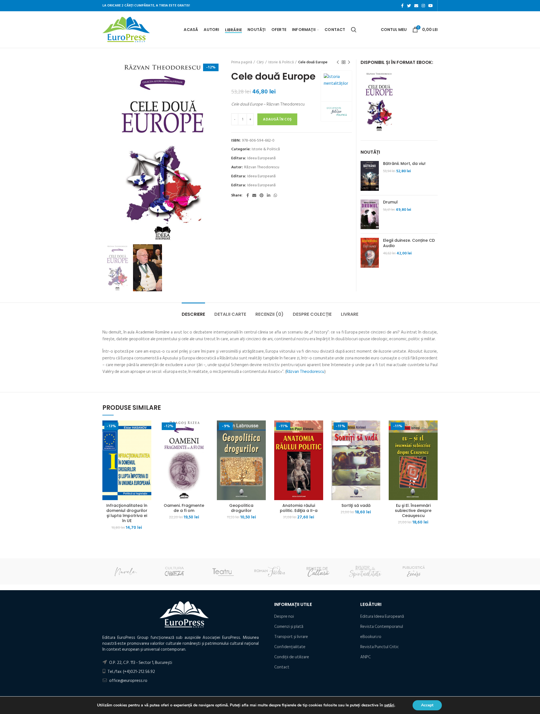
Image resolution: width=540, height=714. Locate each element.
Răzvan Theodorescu (261, 167)
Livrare (349, 314)
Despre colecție (312, 314)
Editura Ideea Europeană (382, 616)
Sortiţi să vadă (355, 505)
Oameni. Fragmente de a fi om (184, 508)
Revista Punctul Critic (379, 646)
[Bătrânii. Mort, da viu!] (370, 176)
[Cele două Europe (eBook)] (379, 101)
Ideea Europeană (261, 158)
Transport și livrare (291, 636)
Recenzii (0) (269, 314)
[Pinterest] (261, 195)
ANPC (365, 657)
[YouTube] (431, 5)
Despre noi (284, 616)
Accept (427, 705)
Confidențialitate (289, 646)
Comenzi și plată (288, 626)
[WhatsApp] (275, 195)
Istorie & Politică (281, 62)
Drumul (390, 202)
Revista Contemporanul (381, 626)
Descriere (193, 314)
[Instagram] (423, 5)
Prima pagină (241, 62)
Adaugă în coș (277, 119)
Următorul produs (349, 62)
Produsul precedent (338, 62)
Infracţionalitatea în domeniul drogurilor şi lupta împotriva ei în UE (126, 513)
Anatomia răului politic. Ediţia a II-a (299, 508)
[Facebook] (402, 5)
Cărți (260, 62)
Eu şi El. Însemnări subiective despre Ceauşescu (413, 510)
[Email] (416, 5)
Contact (281, 667)
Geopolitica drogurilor (241, 508)
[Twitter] (409, 5)
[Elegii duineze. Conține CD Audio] (370, 253)
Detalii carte (230, 314)
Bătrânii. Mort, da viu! (404, 163)
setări (389, 705)
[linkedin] (268, 195)
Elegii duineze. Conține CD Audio (409, 243)
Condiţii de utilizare (291, 657)
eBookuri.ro (370, 636)
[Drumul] (370, 214)
